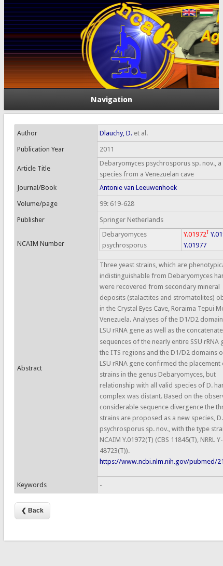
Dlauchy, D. (116, 133)
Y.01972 (196, 233)
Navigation (111, 99)
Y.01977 (195, 245)
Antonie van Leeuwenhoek (138, 187)
